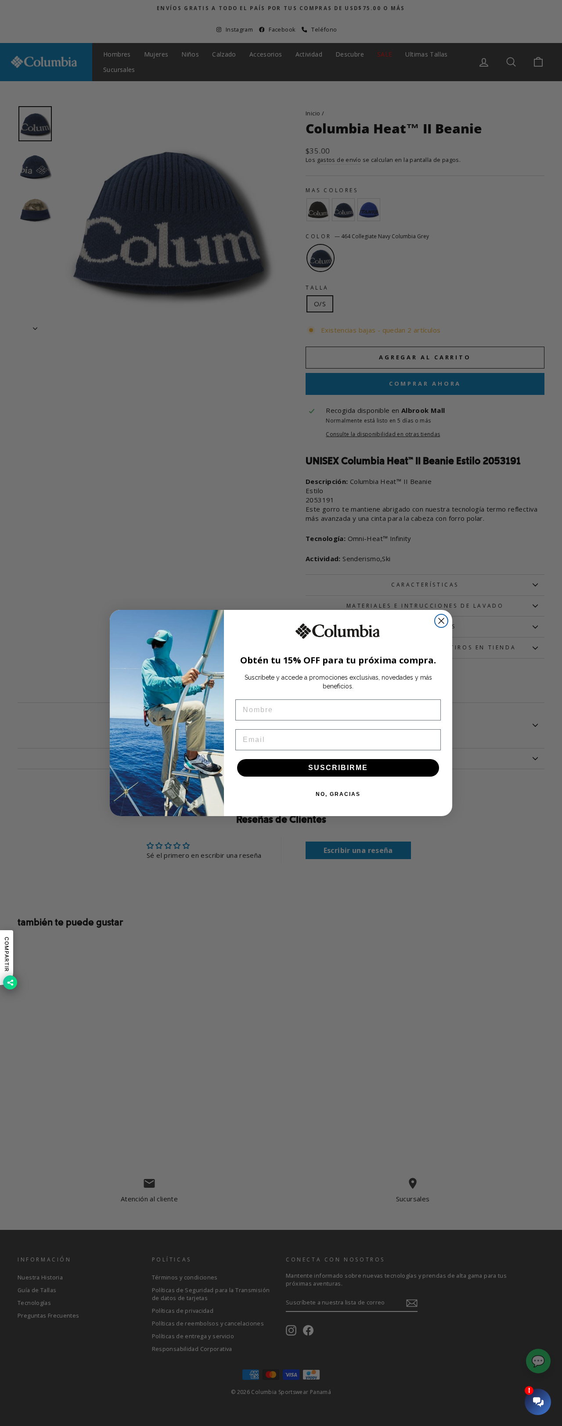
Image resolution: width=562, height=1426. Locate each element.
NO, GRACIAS (338, 794)
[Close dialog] (441, 620)
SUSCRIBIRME (338, 767)
